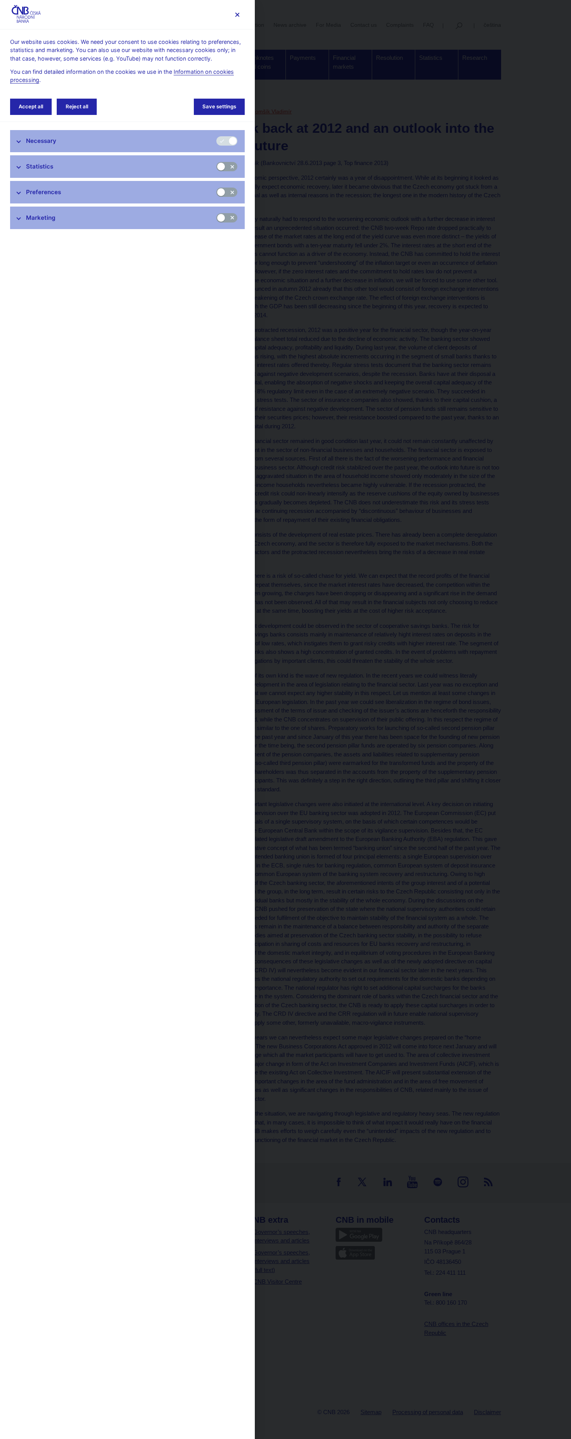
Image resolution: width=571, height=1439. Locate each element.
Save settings (219, 106)
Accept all (31, 106)
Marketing (41, 217)
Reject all (77, 106)
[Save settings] (237, 14)
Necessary (41, 140)
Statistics (39, 166)
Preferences (43, 192)
